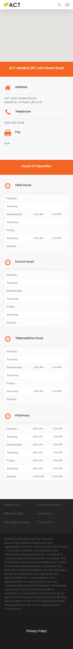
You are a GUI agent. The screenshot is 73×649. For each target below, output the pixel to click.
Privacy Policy (36, 631)
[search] (59, 4)
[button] (67, 5)
